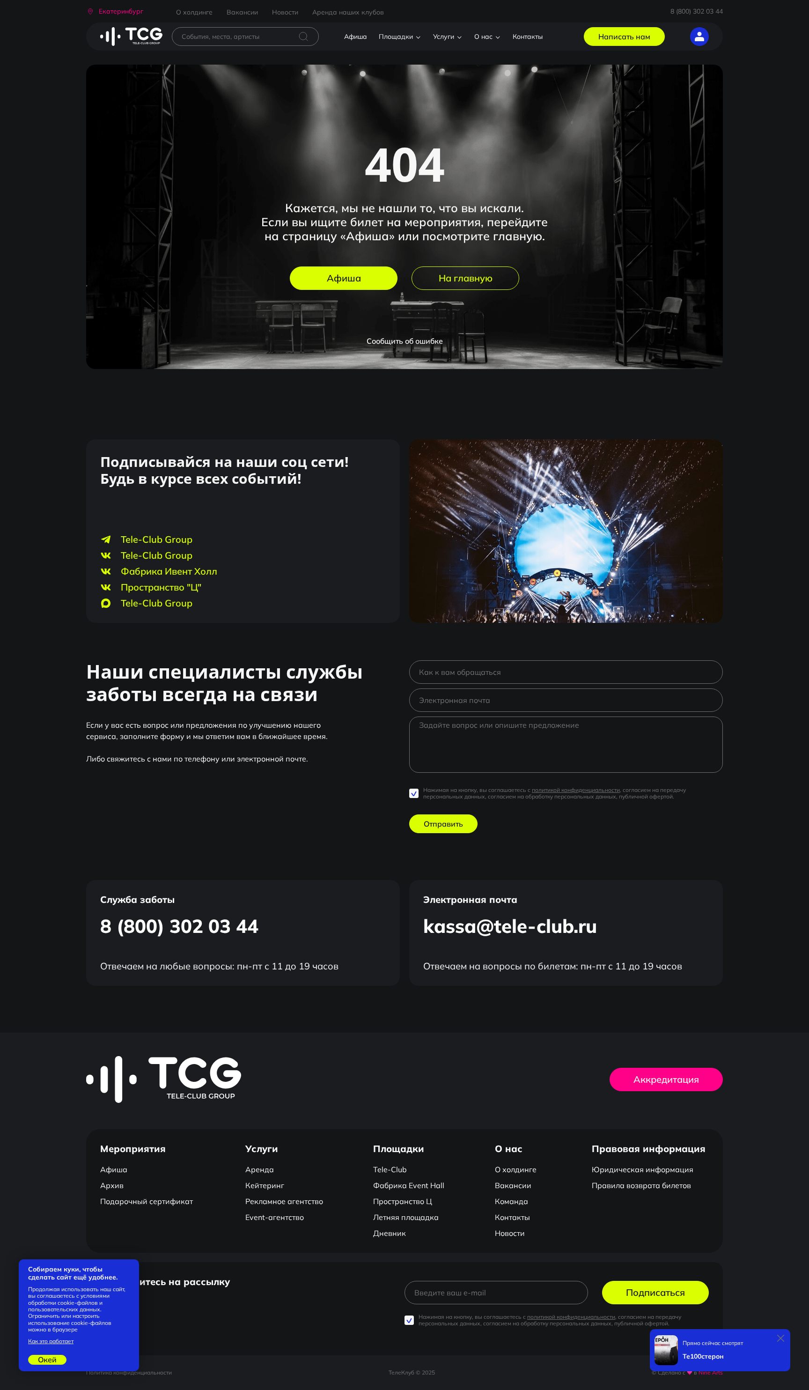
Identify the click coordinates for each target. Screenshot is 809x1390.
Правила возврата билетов (641, 1185)
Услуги (443, 36)
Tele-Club (390, 1169)
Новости (285, 12)
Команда (511, 1201)
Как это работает (51, 1341)
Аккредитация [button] (666, 1079)
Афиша (355, 36)
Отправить (443, 823)
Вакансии (242, 12)
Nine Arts (711, 1372)
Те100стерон (703, 1356)
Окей (47, 1359)
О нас (483, 36)
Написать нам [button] (624, 36)
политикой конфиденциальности (576, 789)
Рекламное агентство (284, 1201)
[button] (114, 11)
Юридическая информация (642, 1169)
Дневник (389, 1233)
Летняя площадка (406, 1217)
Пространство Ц (402, 1201)
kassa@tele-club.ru (510, 926)
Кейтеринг (264, 1185)
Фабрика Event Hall (408, 1185)
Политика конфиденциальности (129, 1372)
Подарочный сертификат (146, 1201)
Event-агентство (274, 1217)
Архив (112, 1185)
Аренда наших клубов (348, 12)
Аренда (259, 1169)
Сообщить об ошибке (405, 341)
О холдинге (194, 12)
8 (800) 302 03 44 (696, 11)
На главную (466, 278)
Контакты (528, 36)
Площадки (396, 36)
